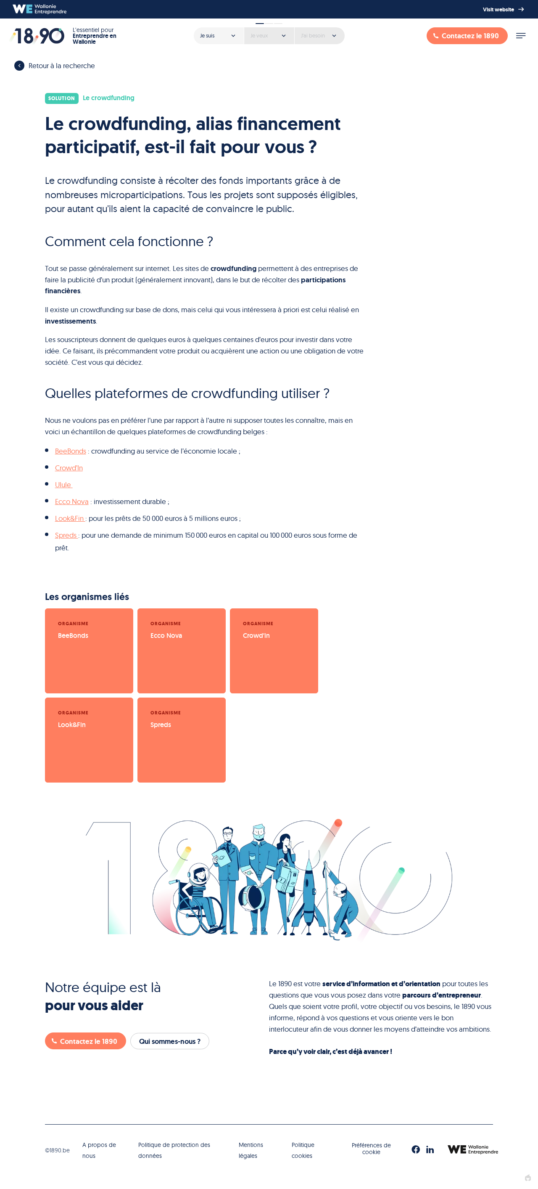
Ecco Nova (72, 501)
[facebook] (416, 1149)
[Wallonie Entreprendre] (39, 9)
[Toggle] (520, 35)
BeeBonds (70, 450)
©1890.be (57, 1150)
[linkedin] (430, 1149)
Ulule (64, 484)
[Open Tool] (269, 32)
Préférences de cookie (371, 1149)
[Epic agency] (528, 1178)
